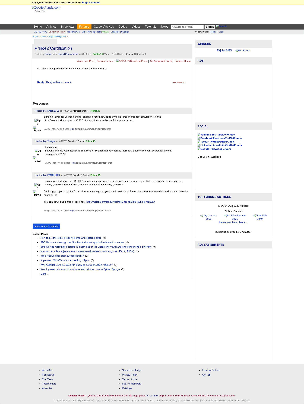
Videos (136, 26)
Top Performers (73, 32)
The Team (47, 379)
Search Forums (105, 61)
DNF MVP (86, 32)
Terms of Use (129, 379)
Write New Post (85, 61)
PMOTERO (53, 175)
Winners (105, 32)
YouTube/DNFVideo (223, 134)
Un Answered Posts (161, 61)
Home (38, 26)
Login (221, 32)
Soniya (48, 54)
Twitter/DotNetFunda (221, 141)
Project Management (57, 36)
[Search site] (221, 26)
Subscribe (115, 32)
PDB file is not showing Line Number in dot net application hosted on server (82, 242)
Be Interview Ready (57, 32)
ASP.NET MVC (40, 32)
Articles (51, 26)
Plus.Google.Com (220, 149)
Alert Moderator (179, 82)
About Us (47, 370)
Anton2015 (53, 110)
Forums (84, 26)
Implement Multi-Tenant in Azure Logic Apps (64, 260)
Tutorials (150, 26)
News (164, 26)
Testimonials (49, 383)
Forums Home (182, 61)
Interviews (68, 26)
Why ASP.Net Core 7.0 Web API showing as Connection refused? (76, 265)
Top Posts (96, 32)
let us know (152, 395)
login (72, 129)
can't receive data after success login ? (62, 255)
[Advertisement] (233, 91)
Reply (40, 82)
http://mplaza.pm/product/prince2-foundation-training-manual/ (120, 202)
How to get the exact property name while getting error (70, 238)
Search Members (131, 383)
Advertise (47, 388)
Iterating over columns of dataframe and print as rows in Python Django (80, 269)
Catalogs (125, 32)
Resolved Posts (138, 61)
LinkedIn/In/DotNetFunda (226, 145)
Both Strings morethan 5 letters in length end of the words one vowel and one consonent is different (95, 246)
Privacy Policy (129, 374)
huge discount (91, 2)
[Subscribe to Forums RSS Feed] (188, 40)
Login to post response (46, 226)
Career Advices (104, 26)
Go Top (206, 374)
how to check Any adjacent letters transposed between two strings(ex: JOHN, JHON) (87, 251)
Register (213, 32)
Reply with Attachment (58, 82)
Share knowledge (131, 370)
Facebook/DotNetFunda (227, 138)
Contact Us (48, 374)
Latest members (228, 222)
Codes (123, 26)
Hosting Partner (211, 370)
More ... (44, 274)
